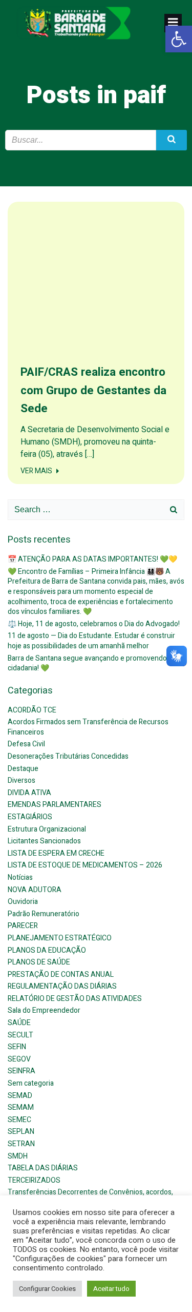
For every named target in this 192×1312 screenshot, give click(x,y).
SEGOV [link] (19, 1059)
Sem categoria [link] (31, 1083)
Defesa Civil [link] (26, 744)
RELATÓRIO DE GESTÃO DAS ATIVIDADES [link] (75, 998)
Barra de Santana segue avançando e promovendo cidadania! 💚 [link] (87, 663)
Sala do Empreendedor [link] (44, 1010)
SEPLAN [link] (21, 1131)
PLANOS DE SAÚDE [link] (39, 962)
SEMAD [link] (20, 1095)
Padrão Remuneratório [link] (43, 914)
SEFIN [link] (17, 1046)
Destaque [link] (23, 768)
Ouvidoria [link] (23, 901)
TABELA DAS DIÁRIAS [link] (43, 1168)
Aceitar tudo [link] (111, 1289)
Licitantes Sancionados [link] (44, 841)
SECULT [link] (20, 1035)
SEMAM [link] (21, 1107)
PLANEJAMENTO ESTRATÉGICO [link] (60, 938)
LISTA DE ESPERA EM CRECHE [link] (56, 853)
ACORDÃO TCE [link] (32, 710)
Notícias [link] (20, 877)
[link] (178, 39)
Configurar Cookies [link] (47, 1289)
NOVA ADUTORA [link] (34, 889)
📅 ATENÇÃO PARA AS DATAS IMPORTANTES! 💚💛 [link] (92, 559)
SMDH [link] (18, 1156)
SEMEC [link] (19, 1119)
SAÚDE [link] (19, 1022)
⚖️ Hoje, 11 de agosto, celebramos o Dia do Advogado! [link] (94, 624)
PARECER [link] (23, 925)
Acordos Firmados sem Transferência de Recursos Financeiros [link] (88, 727)
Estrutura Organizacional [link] (47, 829)
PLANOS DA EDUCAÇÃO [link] (47, 950)
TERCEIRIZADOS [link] (34, 1180)
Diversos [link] (21, 780)
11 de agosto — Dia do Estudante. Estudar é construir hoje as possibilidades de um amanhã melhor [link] (91, 640)
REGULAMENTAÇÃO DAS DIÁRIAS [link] (62, 986)
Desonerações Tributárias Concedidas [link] (68, 756)
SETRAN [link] (21, 1144)
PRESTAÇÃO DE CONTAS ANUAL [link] (61, 974)
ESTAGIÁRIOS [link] (30, 817)
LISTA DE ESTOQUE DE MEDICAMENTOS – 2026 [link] (85, 865)
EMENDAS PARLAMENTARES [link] (54, 804)
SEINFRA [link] (21, 1071)
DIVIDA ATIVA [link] (29, 792)
